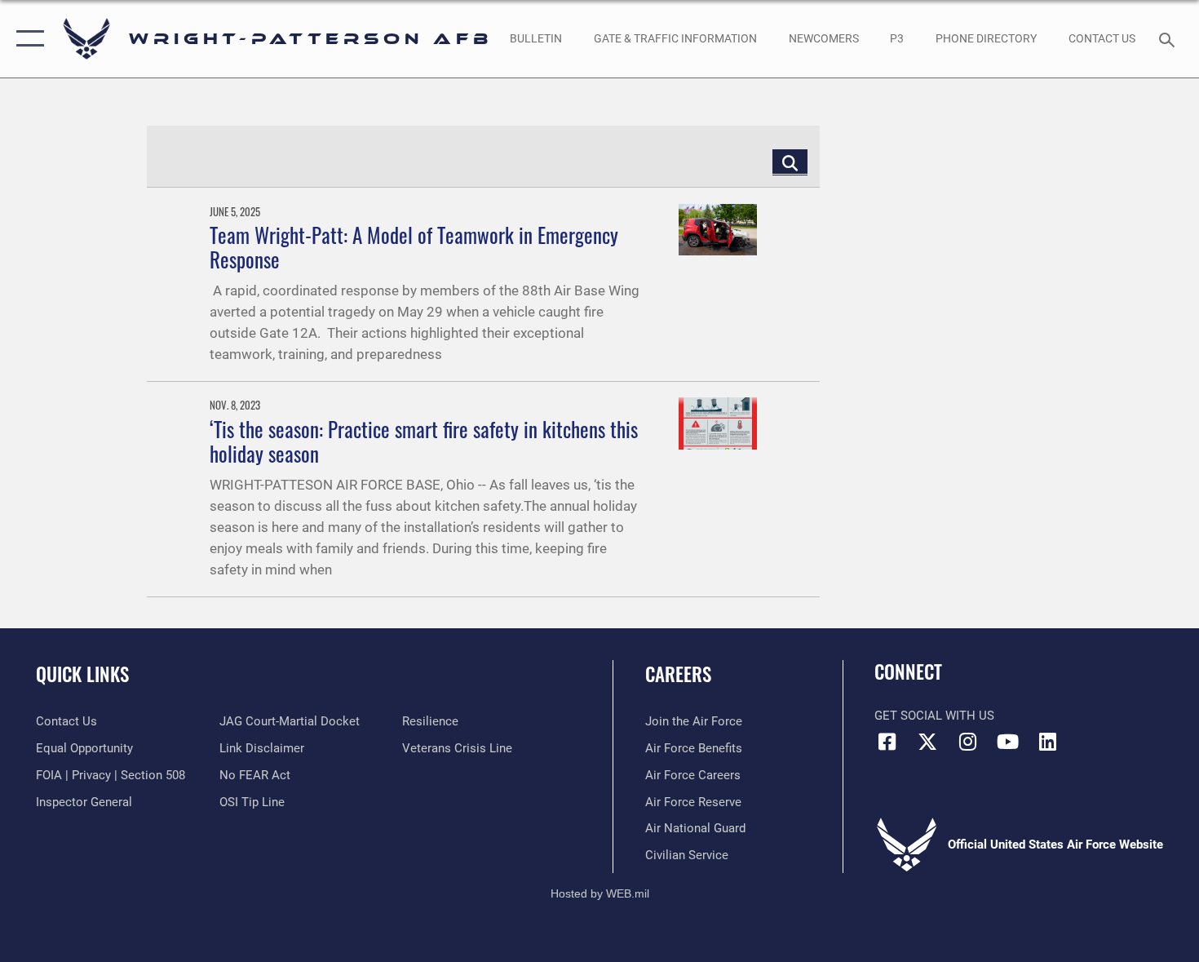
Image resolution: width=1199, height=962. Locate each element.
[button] (26, 39)
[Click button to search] (789, 162)
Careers (678, 674)
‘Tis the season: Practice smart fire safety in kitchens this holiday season (424, 441)
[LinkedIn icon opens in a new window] (1048, 741)
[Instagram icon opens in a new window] (967, 741)
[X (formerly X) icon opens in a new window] (927, 741)
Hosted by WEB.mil (600, 893)
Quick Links (82, 674)
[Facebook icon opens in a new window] (886, 741)
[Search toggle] (1169, 38)
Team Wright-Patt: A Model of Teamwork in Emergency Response (414, 246)
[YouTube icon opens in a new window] (1007, 741)
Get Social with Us (934, 715)
